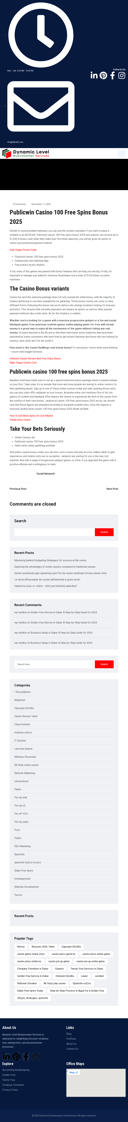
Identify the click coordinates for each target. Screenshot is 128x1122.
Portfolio (71, 1039)
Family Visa (8, 1080)
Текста (18, 895)
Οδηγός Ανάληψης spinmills (32, 998)
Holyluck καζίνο (23, 732)
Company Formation (13, 1085)
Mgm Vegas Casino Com (23, 362)
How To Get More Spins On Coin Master (31, 415)
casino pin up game (58, 961)
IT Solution (20, 740)
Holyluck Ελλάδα (65, 976)
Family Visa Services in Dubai (87, 968)
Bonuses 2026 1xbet (43, 946)
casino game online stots (31, 954)
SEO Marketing (22, 846)
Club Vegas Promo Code (23, 249)
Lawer (84, 976)
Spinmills (19, 854)
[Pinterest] (103, 75)
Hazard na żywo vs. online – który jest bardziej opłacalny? (45, 586)
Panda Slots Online (20, 419)
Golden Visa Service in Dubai (33, 976)
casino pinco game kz (63, 954)
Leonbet (99, 976)
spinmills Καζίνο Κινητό (27, 862)
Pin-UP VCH (21, 814)
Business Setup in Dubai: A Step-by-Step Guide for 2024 (61, 632)
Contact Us (72, 1049)
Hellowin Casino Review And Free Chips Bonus (35, 358)
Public (17, 838)
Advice (21, 946)
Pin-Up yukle (21, 822)
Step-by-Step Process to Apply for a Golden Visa (77, 990)
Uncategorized (22, 879)
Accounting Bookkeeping (15, 1070)
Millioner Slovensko (25, 757)
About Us (71, 1044)
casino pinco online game (96, 954)
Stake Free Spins (23, 870)
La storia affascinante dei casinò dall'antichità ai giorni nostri (47, 579)
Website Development (26, 887)
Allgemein (19, 700)
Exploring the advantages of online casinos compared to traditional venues (55, 566)
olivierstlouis (21, 781)
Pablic (17, 789)
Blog (68, 1034)
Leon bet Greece (23, 749)
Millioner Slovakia (27, 983)
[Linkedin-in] (94, 75)
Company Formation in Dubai (32, 968)
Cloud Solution (22, 724)
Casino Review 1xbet (25, 716)
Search (20, 521)
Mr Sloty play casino (55, 983)
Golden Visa (8, 1075)
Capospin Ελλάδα (24, 708)
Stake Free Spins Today (30, 990)
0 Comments (19, 204)
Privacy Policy (10, 1090)
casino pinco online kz (29, 961)
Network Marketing (24, 773)
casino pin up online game (90, 961)
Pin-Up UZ (20, 805)
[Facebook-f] (112, 75)
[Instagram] (122, 75)
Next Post (112, 488)
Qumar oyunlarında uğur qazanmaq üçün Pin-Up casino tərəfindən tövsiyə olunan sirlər (60, 573)
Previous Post (18, 488)
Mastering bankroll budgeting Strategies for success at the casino (50, 560)
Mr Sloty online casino (26, 765)
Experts (59, 968)
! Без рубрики (22, 692)
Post (17, 830)
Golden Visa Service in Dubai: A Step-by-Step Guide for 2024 (64, 612)
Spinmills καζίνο (82, 983)
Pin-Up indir (20, 797)
